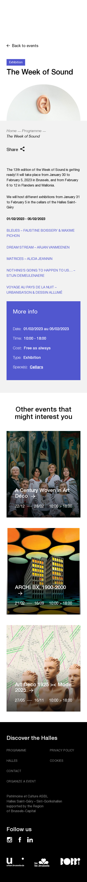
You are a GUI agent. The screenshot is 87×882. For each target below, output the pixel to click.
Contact (14, 771)
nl (58, 9)
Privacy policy (62, 750)
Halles (12, 760)
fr (58, 3)
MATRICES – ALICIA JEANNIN (29, 259)
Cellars (36, 367)
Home (12, 130)
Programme (32, 130)
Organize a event (21, 781)
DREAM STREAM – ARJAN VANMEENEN (38, 247)
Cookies (56, 760)
